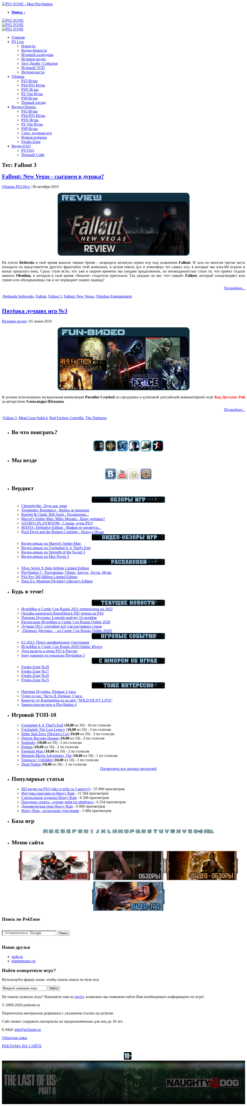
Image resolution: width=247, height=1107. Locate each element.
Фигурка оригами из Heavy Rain (48, 793)
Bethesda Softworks (18, 296)
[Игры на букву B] (51, 832)
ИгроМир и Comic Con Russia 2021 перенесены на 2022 (67, 609)
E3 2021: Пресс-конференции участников (55, 642)
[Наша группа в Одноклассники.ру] (134, 478)
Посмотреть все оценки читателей (128, 769)
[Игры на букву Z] (190, 832)
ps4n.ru (17, 957)
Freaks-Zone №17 (35, 671)
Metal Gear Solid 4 (33, 418)
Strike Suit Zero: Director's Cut (45, 734)
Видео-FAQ (21, 146)
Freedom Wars (32, 751)
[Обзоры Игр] (128, 501)
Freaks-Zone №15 (35, 680)
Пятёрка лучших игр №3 (34, 311)
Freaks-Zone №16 (35, 676)
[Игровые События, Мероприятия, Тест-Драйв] (128, 638)
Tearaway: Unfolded (37, 760)
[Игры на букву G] (80, 832)
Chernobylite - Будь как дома (44, 506)
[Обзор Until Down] (122, 450)
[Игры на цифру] (198, 832)
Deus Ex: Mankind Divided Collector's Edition (57, 581)
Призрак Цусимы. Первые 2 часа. (48, 692)
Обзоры (18, 76)
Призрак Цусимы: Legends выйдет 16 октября (58, 618)
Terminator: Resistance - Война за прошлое (55, 510)
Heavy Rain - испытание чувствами (50, 811)
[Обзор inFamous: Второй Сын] (157, 450)
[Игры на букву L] (109, 832)
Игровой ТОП (33, 68)
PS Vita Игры (32, 94)
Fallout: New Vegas (79, 296)
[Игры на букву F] (74, 832)
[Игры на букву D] (62, 832)
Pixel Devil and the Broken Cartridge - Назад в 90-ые (62, 532)
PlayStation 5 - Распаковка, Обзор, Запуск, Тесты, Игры (66, 572)
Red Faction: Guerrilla (66, 418)
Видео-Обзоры (24, 107)
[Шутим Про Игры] (128, 663)
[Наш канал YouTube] (122, 478)
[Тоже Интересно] (128, 687)
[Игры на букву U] (161, 832)
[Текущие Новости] (128, 605)
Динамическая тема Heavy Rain (47, 806)
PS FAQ (27, 150)
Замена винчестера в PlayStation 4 (48, 705)
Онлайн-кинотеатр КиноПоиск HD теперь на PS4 (62, 613)
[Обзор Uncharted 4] (134, 450)
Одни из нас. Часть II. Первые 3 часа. (51, 696)
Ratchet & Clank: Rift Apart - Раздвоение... (55, 514)
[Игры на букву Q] (138, 832)
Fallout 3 (55, 296)
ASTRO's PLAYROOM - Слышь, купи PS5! (57, 523)
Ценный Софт (33, 155)
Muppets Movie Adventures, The (46, 756)
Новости (28, 46)
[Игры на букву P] (132, 832)
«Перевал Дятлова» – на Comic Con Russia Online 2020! (66, 631)
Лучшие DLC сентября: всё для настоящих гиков (61, 626)
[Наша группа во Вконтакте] (110, 478)
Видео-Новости (34, 50)
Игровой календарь (37, 55)
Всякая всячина (34, 137)
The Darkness (96, 418)
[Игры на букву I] (91, 832)
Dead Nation (31, 764)
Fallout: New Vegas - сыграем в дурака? (53, 176)
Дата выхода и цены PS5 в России (49, 651)
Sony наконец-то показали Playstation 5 (53, 655)
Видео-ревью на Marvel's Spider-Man (51, 543)
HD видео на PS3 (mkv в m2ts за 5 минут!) (55, 789)
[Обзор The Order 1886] (110, 450)
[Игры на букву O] (126, 832)
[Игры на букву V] (167, 832)
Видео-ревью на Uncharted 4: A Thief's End (55, 548)
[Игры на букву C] (57, 832)
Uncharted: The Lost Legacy (43, 729)
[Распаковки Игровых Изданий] (128, 564)
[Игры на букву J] (97, 832)
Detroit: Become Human (40, 738)
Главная (18, 37)
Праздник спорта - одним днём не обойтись (57, 802)
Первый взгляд (33, 103)
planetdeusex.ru (23, 961)
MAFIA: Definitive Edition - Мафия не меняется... (61, 527)
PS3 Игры (29, 81)
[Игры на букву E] (68, 832)
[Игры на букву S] (149, 832)
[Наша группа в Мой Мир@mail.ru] (146, 478)
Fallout (41, 296)
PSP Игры (29, 98)
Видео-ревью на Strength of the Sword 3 (53, 552)
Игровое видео (33, 59)
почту (79, 997)
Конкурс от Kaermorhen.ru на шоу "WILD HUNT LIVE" (67, 700)
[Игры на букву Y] (184, 832)
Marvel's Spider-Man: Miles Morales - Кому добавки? (63, 519)
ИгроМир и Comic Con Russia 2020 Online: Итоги (61, 647)
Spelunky (28, 742)
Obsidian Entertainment (114, 296)
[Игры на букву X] (178, 832)
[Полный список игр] (209, 832)
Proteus (27, 747)
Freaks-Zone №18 (35, 667)
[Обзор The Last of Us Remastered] (98, 450)
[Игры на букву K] (103, 832)
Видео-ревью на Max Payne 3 (45, 556)
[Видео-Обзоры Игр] (128, 539)
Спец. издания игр (36, 133)
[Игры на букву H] (85, 832)
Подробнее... (234, 288)
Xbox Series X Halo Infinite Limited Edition (55, 568)
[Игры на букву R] (143, 832)
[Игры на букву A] (45, 832)
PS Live (18, 42)
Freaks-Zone (31, 142)
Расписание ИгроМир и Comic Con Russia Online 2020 (65, 622)
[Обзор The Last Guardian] (146, 450)
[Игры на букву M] (114, 832)
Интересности (33, 72)
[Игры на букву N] (120, 832)
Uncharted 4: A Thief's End (42, 725)
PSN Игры (30, 89)
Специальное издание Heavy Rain (49, 798)
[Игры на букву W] (172, 832)
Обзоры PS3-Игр (16, 187)
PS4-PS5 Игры (33, 85)
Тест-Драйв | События (39, 63)
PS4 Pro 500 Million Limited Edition (49, 577)
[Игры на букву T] (155, 832)
